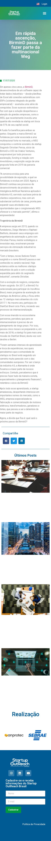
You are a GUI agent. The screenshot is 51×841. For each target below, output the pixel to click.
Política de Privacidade (33, 824)
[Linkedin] (20, 773)
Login (44, 4)
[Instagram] (11, 773)
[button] (44, 13)
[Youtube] (28, 773)
